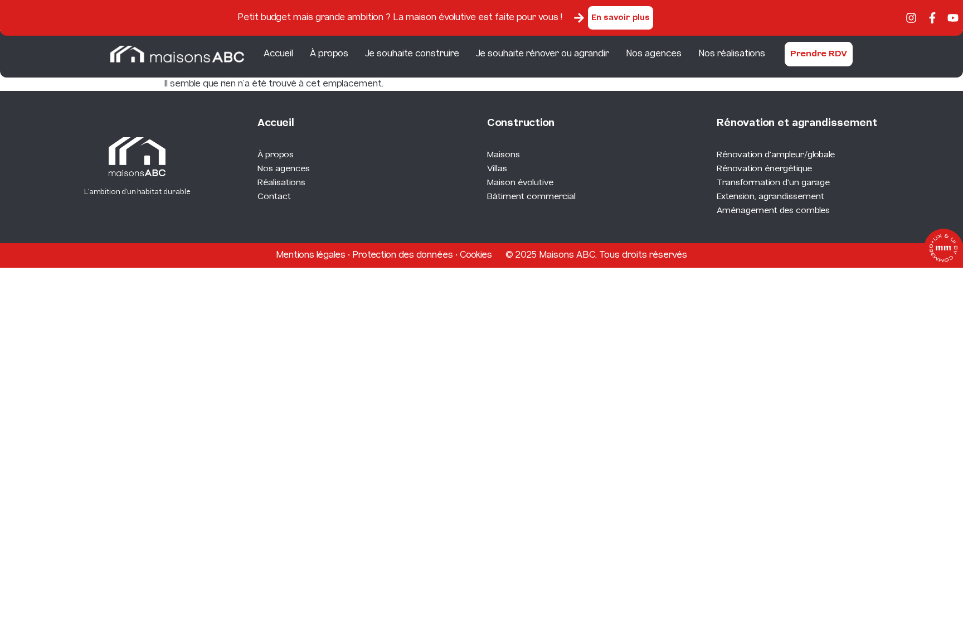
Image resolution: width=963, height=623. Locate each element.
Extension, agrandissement (770, 197)
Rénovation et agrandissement (797, 123)
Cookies (476, 255)
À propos (329, 54)
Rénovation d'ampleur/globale (776, 155)
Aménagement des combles (773, 211)
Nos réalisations (731, 54)
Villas (497, 169)
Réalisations (281, 183)
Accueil (278, 54)
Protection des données (402, 255)
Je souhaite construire (412, 54)
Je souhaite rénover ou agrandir (542, 54)
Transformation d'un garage (773, 183)
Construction (521, 123)
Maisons (503, 155)
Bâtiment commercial (531, 197)
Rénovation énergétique (764, 169)
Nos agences (654, 54)
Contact (274, 197)
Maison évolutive (520, 183)
